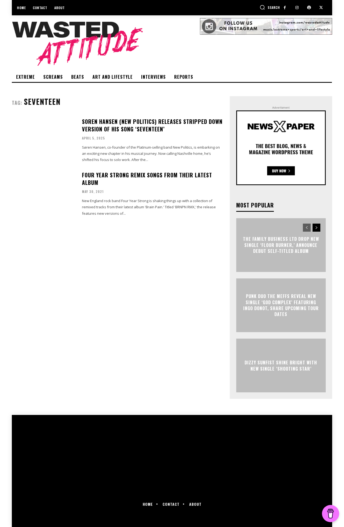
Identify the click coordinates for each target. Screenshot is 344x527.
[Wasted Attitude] (106, 43)
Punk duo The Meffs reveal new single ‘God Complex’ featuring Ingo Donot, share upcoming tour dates (281, 305)
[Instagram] (297, 7)
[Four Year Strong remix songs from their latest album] (43, 193)
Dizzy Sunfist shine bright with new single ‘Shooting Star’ (281, 365)
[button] (270, 7)
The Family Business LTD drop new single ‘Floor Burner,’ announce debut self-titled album (281, 245)
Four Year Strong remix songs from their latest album (147, 179)
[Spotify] (309, 7)
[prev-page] (307, 228)
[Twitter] (321, 7)
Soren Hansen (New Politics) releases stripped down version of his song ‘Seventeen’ (152, 125)
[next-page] (316, 228)
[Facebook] (284, 7)
